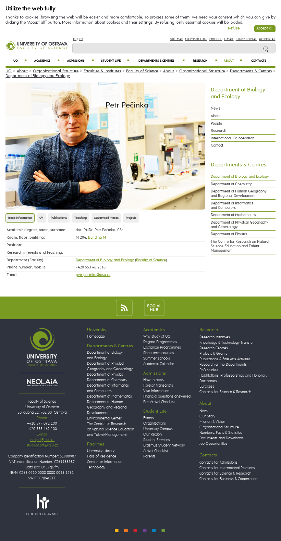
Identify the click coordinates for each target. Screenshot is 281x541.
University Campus (158, 429)
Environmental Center (104, 418)
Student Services (156, 440)
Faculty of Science (142, 71)
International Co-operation (232, 138)
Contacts (258, 60)
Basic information (20, 217)
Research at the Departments (223, 364)
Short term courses (158, 353)
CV (41, 217)
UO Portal (267, 39)
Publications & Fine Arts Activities (225, 359)
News (215, 108)
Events (148, 418)
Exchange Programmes (162, 347)
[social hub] (154, 307)
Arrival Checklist (155, 451)
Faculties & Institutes (102, 71)
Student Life (115, 60)
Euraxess (206, 386)
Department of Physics (229, 234)
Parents (149, 456)
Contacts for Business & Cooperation (228, 479)
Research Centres (213, 348)
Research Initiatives (214, 337)
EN (81, 39)
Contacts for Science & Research (225, 392)
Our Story (207, 416)
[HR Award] (42, 504)
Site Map (176, 39)
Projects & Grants (213, 353)
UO (20, 60)
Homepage (96, 336)
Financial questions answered (167, 396)
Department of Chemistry (231, 184)
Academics (47, 60)
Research (205, 60)
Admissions (80, 60)
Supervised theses (106, 217)
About (233, 60)
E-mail (229, 39)
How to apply (153, 380)
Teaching (80, 217)
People (216, 123)
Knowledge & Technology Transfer (226, 342)
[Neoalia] (42, 382)
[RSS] (124, 307)
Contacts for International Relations (227, 468)
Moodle (215, 39)
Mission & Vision (212, 422)
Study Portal (246, 39)
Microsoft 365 (196, 39)
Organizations (154, 423)
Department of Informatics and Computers (232, 205)
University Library (100, 451)
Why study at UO (157, 336)
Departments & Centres (161, 60)
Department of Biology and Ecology (37, 76)
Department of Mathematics (233, 215)
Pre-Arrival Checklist (159, 402)
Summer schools (156, 358)
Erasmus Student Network (164, 445)
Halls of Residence (101, 456)
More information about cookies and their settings (107, 23)
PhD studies (208, 370)
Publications (59, 217)
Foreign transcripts (158, 385)
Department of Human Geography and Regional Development (239, 193)
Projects (131, 217)
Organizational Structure (55, 71)
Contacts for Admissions (218, 462)
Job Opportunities (213, 443)
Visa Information (156, 391)
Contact (217, 145)
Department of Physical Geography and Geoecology (239, 225)
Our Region (152, 434)
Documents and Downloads (221, 438)
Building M (97, 237)
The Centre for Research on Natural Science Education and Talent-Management (240, 246)
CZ (74, 39)
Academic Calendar (158, 364)
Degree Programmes (160, 342)
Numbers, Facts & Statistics (220, 433)
